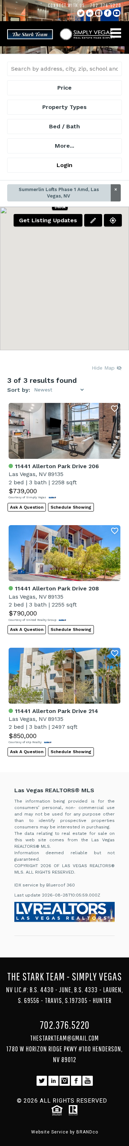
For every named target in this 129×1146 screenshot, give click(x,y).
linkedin (90, 13)
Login (64, 165)
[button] (60, 207)
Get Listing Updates (48, 220)
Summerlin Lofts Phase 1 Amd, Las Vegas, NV (68, 193)
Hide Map (104, 368)
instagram (98, 13)
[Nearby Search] (113, 220)
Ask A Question (26, 507)
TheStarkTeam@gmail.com (64, 1038)
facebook (107, 13)
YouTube (116, 13)
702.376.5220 (105, 5)
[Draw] (93, 220)
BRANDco (87, 1132)
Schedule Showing (71, 507)
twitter (81, 13)
